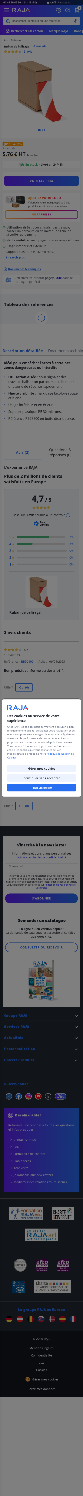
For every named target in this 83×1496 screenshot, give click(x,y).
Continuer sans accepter (41, 778)
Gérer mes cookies (41, 768)
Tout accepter (41, 788)
